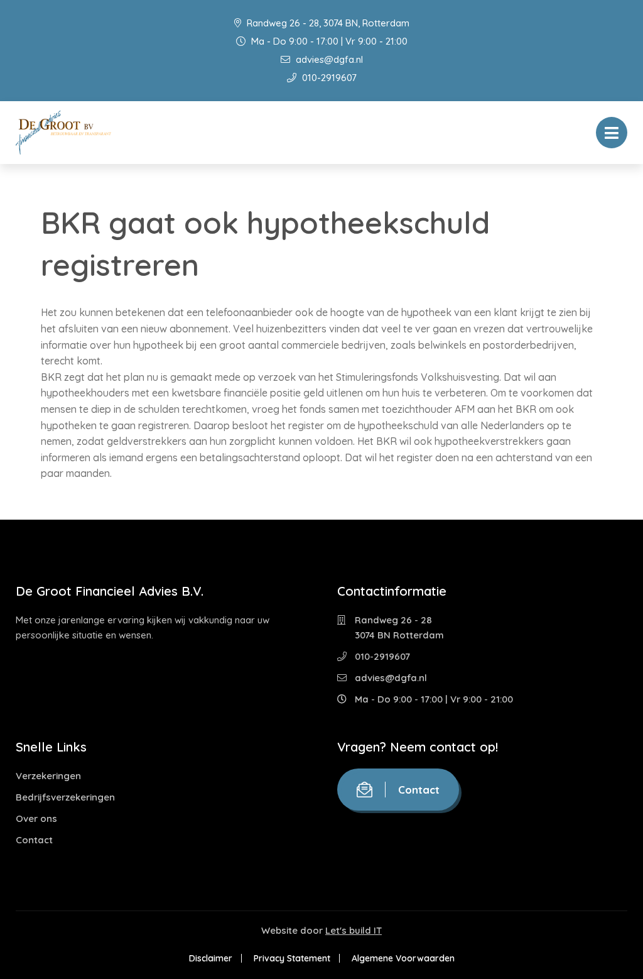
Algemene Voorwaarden (403, 958)
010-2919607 (328, 78)
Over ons (36, 818)
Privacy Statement (292, 958)
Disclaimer (210, 958)
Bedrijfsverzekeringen (65, 797)
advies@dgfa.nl (328, 59)
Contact (34, 840)
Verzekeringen (48, 776)
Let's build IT (353, 930)
